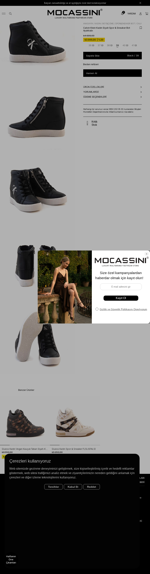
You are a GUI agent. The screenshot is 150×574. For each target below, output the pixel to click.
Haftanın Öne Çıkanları (11, 559)
